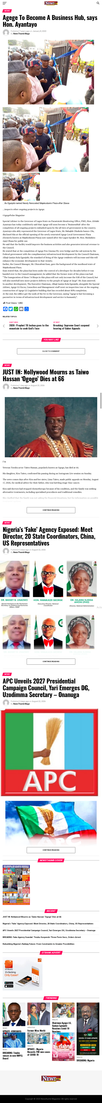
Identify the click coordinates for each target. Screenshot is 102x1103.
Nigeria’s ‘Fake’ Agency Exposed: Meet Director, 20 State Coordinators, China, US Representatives (48, 924)
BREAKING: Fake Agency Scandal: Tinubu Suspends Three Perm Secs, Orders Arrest (42, 937)
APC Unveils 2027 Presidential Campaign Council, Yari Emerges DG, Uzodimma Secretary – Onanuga (49, 930)
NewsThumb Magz (21, 34)
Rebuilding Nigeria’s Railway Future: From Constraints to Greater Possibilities (38, 944)
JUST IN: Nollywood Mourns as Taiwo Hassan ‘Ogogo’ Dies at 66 (32, 917)
